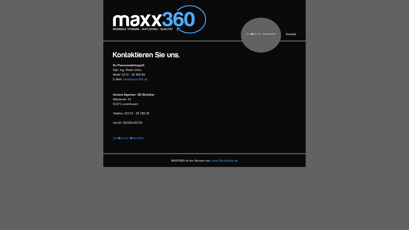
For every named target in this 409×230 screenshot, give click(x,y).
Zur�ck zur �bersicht (128, 138)
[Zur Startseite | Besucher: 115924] (155, 33)
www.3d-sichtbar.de (225, 160)
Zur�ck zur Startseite (261, 34)
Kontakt (291, 34)
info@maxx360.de (135, 79)
